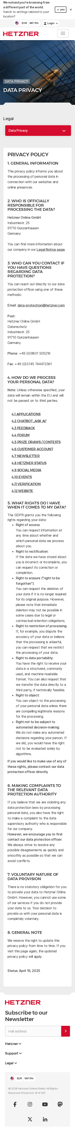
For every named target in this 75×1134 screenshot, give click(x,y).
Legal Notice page (51, 249)
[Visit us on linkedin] (45, 1119)
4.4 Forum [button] (21, 435)
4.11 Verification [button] (26, 484)
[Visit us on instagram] (30, 1104)
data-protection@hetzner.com (41, 305)
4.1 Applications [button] (26, 414)
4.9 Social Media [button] (26, 470)
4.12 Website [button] (22, 491)
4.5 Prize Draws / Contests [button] (36, 442)
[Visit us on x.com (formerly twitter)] (30, 1119)
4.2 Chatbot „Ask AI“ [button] (29, 421)
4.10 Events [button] (22, 477)
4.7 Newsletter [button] (26, 456)
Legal (8, 118)
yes (62, 9)
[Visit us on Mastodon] (60, 1104)
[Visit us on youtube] (45, 1104)
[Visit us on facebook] (15, 1104)
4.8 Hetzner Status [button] (29, 463)
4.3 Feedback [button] (23, 428)
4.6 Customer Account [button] (32, 449)
